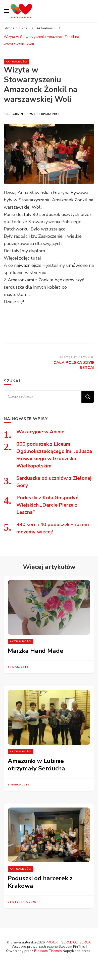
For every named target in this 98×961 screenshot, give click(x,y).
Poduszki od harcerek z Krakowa (40, 882)
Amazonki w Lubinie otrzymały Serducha (36, 764)
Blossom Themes (48, 950)
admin (18, 114)
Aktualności (16, 61)
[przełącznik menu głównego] (6, 11)
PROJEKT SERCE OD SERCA (68, 942)
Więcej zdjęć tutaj (22, 258)
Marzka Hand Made (35, 651)
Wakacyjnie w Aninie (40, 431)
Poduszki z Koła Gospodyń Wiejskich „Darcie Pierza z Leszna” (47, 505)
